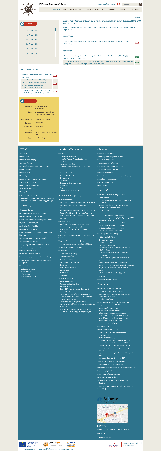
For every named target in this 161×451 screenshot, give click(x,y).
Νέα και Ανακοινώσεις (105, 182)
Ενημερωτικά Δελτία (67, 256)
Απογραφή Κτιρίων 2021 (28, 241)
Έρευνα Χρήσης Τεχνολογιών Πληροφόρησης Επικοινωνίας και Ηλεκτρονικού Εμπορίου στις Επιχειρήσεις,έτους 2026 (76, 296)
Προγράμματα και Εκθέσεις (29, 185)
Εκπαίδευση (64, 265)
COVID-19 (101, 276)
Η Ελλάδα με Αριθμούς (105, 160)
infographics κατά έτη (28, 276)
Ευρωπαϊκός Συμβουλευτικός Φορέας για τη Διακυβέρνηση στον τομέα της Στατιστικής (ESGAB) (114, 348)
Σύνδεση (106, 4)
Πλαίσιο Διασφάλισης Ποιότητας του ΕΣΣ (113, 205)
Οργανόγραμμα (25, 169)
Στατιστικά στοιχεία (65, 200)
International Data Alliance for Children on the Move (116, 367)
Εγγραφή (99, 4)
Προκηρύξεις (24, 192)
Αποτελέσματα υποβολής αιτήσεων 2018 (113, 315)
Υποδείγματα (64, 232)
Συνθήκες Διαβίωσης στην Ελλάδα (110, 156)
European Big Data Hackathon (108, 377)
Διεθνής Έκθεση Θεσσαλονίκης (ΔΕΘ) (112, 273)
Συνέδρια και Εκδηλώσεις (106, 237)
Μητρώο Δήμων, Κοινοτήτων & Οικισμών (75, 166)
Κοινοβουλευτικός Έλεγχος (107, 279)
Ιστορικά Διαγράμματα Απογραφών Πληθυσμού (115, 176)
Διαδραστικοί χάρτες (28, 269)
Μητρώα (61, 153)
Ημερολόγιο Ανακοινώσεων (29, 253)
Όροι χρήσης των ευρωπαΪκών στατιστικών (114, 294)
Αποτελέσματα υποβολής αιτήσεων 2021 (113, 318)
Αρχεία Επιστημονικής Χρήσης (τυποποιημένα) (76, 227)
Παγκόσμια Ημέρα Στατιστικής (108, 374)
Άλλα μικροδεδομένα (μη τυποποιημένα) (74, 229)
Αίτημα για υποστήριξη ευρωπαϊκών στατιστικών (77, 210)
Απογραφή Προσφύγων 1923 (108, 169)
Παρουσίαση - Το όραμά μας (69, 262)
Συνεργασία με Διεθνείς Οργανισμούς (111, 361)
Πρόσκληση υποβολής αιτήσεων (110, 310)
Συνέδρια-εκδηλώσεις (106, 299)
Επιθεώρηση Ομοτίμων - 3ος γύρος (111, 228)
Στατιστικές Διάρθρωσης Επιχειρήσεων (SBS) (76, 312)
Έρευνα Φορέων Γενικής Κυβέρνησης (73, 301)
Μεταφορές (64, 180)
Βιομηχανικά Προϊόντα (67, 175)
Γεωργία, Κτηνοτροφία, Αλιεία (30, 216)
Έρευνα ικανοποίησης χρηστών (70, 247)
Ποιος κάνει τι (24, 172)
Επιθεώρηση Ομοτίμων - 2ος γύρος (111, 225)
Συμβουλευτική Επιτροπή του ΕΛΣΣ (111, 215)
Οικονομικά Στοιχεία (27, 189)
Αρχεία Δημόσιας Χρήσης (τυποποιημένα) (74, 224)
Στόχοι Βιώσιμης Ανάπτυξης (107, 163)
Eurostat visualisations (29, 271)
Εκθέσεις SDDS (103, 185)
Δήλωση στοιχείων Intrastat (70, 286)
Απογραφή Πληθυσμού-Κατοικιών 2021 (34, 245)
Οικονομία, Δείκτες (26, 210)
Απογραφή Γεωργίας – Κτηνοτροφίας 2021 (35, 238)
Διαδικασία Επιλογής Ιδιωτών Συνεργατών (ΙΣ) (37, 201)
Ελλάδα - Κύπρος (104, 250)
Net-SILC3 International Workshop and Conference (116, 265)
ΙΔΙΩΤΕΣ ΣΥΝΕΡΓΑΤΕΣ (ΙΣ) (28, 195)
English (113, 4)
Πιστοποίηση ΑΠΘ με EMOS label (110, 320)
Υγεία (61, 188)
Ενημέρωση (64, 275)
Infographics (25, 274)
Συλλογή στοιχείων (65, 278)
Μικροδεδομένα (64, 221)
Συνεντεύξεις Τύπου (106, 240)
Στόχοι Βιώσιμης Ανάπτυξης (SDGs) (110, 364)
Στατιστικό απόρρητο (27, 182)
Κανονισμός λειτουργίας (68, 253)
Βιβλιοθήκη (62, 250)
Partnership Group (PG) (107, 338)
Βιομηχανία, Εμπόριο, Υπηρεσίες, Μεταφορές (35, 219)
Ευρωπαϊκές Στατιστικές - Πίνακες (111, 291)
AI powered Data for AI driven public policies (114, 247)
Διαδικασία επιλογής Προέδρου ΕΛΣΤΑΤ (34, 166)
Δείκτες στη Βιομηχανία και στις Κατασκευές (75, 309)
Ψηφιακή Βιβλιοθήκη (105, 172)
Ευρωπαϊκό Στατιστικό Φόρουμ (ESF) (112, 358)
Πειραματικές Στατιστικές (28, 229)
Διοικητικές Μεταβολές (68, 164)
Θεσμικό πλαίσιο (104, 198)
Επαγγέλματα (64, 178)
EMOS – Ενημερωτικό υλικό (108, 323)
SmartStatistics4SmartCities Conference (113, 263)
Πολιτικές (23, 176)
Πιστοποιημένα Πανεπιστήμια (109, 308)
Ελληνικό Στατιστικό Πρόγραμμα (110, 230)
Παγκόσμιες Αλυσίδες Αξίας (69, 284)
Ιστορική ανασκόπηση (27, 160)
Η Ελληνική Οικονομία (105, 153)
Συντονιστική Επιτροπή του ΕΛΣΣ (111, 213)
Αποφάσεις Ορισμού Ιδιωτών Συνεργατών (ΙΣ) (37, 198)
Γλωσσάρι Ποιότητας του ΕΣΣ (70, 190)
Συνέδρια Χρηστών (105, 242)
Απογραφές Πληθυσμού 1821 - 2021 (110, 166)
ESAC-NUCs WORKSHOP (107, 245)
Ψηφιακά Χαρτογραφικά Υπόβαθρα (71, 241)
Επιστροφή (136, 17)
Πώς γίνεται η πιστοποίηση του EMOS (112, 313)
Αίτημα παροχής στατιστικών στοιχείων (74, 208)
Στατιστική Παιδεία (65, 259)
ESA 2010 (63, 161)
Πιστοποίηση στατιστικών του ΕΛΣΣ (112, 223)
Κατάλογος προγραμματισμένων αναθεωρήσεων (37, 257)
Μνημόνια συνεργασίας (107, 220)
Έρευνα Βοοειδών (66, 281)
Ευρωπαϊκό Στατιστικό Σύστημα (109, 288)
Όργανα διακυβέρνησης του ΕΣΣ (109, 329)
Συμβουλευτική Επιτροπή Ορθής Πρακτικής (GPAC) (116, 218)
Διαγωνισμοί (64, 270)
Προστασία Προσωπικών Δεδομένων (33, 179)
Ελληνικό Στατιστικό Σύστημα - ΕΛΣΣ (111, 195)
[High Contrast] (118, 4)
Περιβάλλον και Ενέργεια (28, 223)
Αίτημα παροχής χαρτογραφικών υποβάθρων (76, 244)
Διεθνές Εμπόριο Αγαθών (28, 226)
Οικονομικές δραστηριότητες (70, 183)
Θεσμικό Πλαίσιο (25, 163)
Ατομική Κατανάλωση (67, 173)
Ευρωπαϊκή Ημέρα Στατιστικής (108, 371)
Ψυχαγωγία (64, 272)
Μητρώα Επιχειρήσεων (68, 156)
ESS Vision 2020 (103, 326)
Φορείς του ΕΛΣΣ (105, 210)
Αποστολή (23, 153)
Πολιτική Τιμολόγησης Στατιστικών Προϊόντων (76, 213)
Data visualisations (26, 266)
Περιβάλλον (64, 185)
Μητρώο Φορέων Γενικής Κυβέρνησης (73, 159)
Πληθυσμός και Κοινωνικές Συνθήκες (33, 213)
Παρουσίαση (24, 156)
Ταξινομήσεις (63, 170)
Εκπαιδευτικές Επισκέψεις (69, 267)
